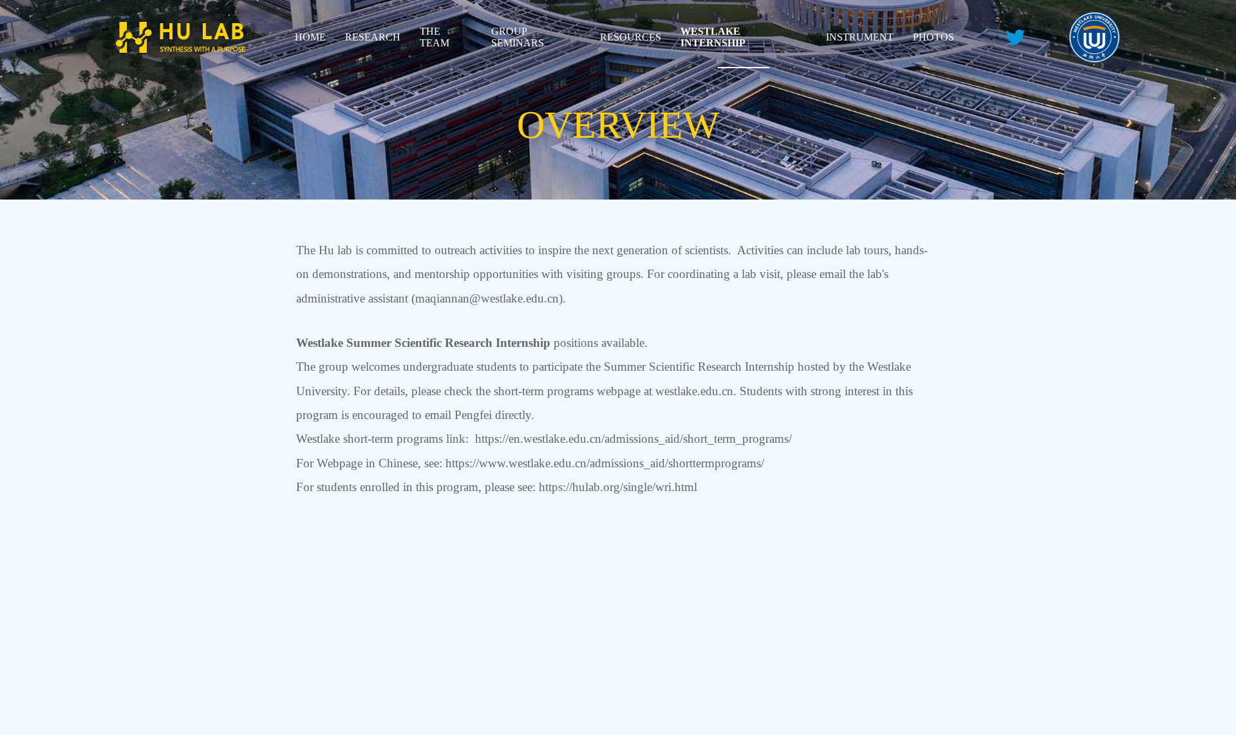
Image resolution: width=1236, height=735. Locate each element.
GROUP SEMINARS (517, 37)
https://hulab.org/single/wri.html (618, 487)
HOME (310, 37)
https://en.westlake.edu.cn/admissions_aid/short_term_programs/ (633, 438)
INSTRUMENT (860, 37)
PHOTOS (933, 37)
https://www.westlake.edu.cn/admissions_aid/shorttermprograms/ (604, 463)
